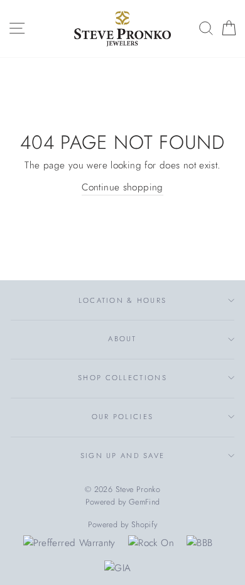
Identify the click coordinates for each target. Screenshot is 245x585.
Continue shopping (122, 187)
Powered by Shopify (123, 524)
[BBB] (199, 542)
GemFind (144, 502)
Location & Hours (123, 300)
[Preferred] (69, 542)
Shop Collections (122, 378)
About (122, 339)
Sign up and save (122, 456)
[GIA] (117, 568)
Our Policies (123, 417)
